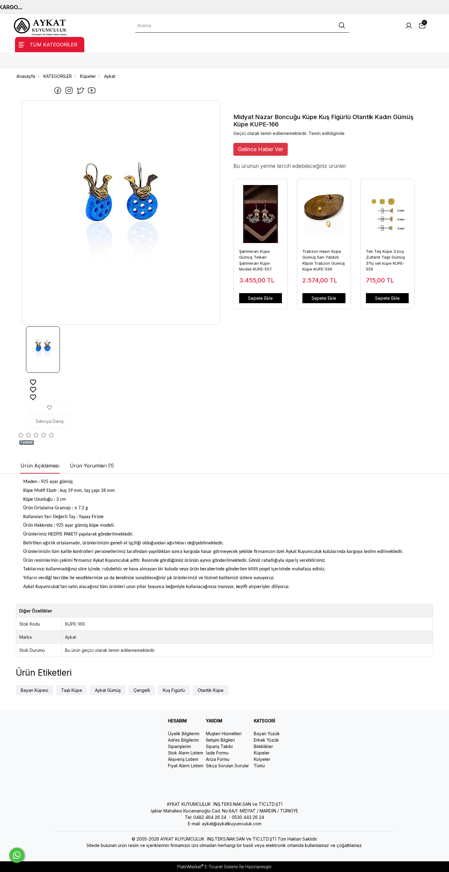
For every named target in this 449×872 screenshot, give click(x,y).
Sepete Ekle (260, 298)
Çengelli (141, 690)
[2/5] (24, 436)
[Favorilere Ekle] (33, 381)
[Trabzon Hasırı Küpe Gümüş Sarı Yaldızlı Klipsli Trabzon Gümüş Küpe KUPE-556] (324, 211)
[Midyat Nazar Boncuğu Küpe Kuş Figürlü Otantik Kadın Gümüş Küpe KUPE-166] (121, 212)
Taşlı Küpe (71, 690)
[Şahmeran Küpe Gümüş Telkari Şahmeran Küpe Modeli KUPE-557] (260, 211)
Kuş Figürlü (174, 690)
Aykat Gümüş (108, 690)
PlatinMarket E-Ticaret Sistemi (207, 866)
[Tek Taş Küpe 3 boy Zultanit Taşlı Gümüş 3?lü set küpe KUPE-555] (387, 211)
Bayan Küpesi (34, 690)
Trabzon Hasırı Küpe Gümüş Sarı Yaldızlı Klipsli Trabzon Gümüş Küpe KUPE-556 (323, 260)
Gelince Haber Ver (260, 149)
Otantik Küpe (211, 690)
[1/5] (21, 436)
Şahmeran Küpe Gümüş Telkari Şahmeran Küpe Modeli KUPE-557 (255, 260)
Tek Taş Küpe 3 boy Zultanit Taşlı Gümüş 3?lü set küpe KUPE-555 (385, 260)
